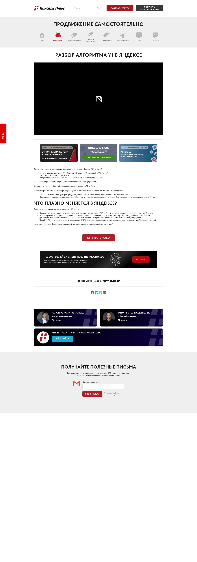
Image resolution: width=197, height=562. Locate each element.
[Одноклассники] (100, 292)
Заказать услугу (120, 8)
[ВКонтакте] (92, 292)
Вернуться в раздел (98, 237)
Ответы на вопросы (74, 40)
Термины (155, 40)
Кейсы (139, 40)
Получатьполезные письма (149, 8)
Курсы (42, 40)
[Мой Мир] (104, 292)
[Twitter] (96, 292)
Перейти (64, 338)
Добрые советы (123, 40)
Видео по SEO (58, 40)
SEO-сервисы (106, 40)
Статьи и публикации (90, 40)
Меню (3, 135)
